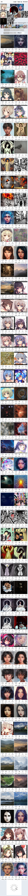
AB (1, 1)
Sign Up (19, 1)
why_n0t (4, 51)
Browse (25, 1)
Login (15, 1)
